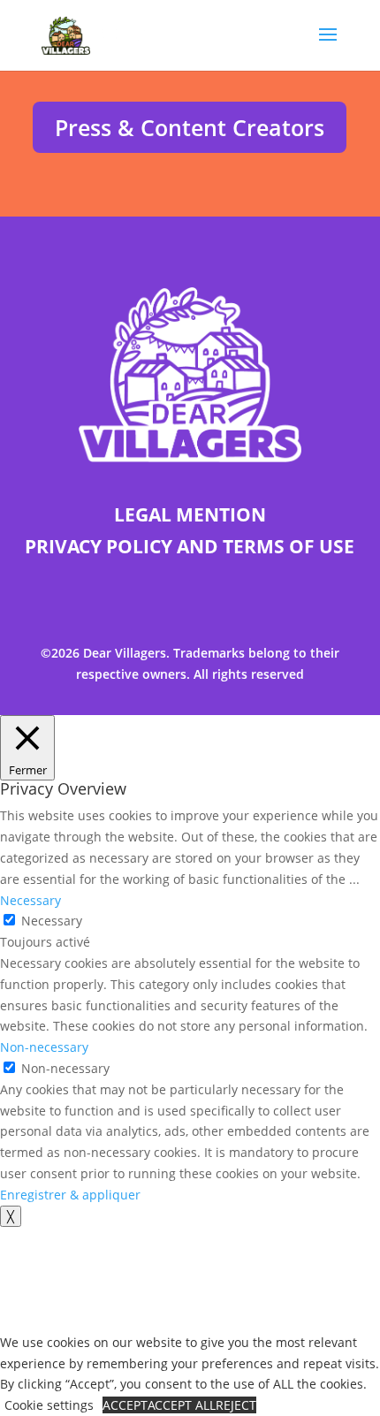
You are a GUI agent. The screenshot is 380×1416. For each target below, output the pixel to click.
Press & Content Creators (189, 127)
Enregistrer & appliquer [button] (70, 1194)
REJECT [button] (236, 1405)
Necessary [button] (30, 900)
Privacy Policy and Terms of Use (189, 546)
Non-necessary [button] (44, 1047)
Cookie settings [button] (49, 1405)
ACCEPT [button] (125, 1405)
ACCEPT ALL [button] (182, 1405)
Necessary (51, 920)
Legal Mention (190, 514)
